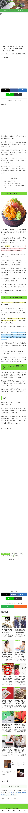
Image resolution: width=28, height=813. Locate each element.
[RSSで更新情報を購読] (20, 606)
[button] (18, 94)
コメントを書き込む (14, 786)
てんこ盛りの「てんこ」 (8, 555)
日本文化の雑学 (6, 553)
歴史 (13, 553)
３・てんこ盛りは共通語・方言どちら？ (14, 185)
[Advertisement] (14, 29)
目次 (12, 178)
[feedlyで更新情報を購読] (7, 606)
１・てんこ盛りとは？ (10, 181)
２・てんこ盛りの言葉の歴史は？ (13, 183)
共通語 (16, 555)
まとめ (8, 187)
